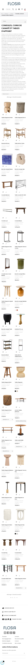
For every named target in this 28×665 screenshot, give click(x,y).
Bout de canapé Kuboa (7, 169)
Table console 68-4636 (20, 195)
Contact (17, 641)
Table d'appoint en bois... (19, 498)
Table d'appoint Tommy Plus (20, 471)
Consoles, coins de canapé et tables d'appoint (5, 121)
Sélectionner (14, 94)
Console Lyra (4, 220)
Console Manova (5, 195)
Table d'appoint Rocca (20, 117)
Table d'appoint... (19, 382)
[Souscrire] (24, 653)
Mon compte (18, 643)
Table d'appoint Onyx (6, 497)
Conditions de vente (7, 643)
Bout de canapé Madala (20, 301)
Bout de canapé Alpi (19, 169)
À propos (4, 636)
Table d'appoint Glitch (6, 524)
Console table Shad (6, 578)
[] (3, 114)
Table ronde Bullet (19, 440)
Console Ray (4, 552)
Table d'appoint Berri (6, 382)
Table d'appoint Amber (7, 117)
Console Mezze (18, 220)
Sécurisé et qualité (19, 638)
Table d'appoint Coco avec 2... (6, 441)
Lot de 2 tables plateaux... (18, 411)
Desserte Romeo (5, 143)
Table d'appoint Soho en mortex (20, 247)
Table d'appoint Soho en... (6, 247)
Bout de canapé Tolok (6, 329)
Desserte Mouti (5, 355)
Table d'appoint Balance (7, 470)
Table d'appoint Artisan (20, 578)
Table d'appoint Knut (6, 410)
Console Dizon (18, 552)
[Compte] (16, 9)
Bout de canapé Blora (20, 274)
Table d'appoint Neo (19, 524)
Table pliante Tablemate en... (18, 356)
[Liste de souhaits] (11, 103)
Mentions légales (6, 641)
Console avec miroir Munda (6, 275)
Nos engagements (6, 638)
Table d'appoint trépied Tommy (7, 302)
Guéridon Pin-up (19, 329)
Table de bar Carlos (19, 143)
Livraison (17, 636)
